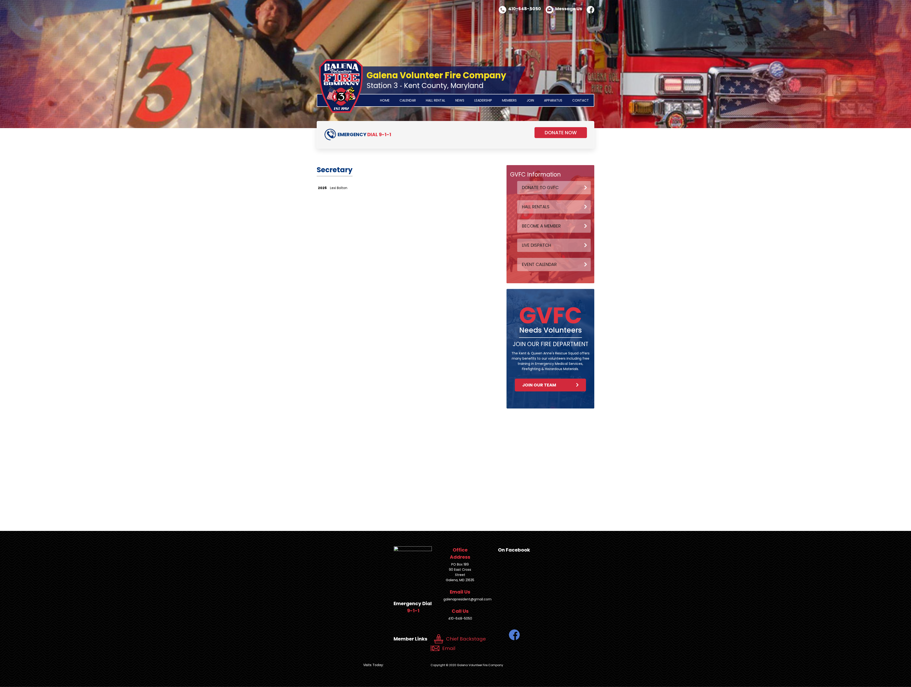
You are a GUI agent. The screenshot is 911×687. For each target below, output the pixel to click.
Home (385, 100)
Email (448, 648)
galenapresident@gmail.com (467, 599)
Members (509, 100)
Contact (580, 100)
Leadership (483, 100)
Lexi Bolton (338, 188)
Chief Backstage (466, 639)
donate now (561, 132)
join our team (539, 385)
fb (590, 10)
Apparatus (553, 100)
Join (530, 100)
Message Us (568, 9)
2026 (322, 188)
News (459, 100)
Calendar (408, 100)
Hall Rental (435, 100)
